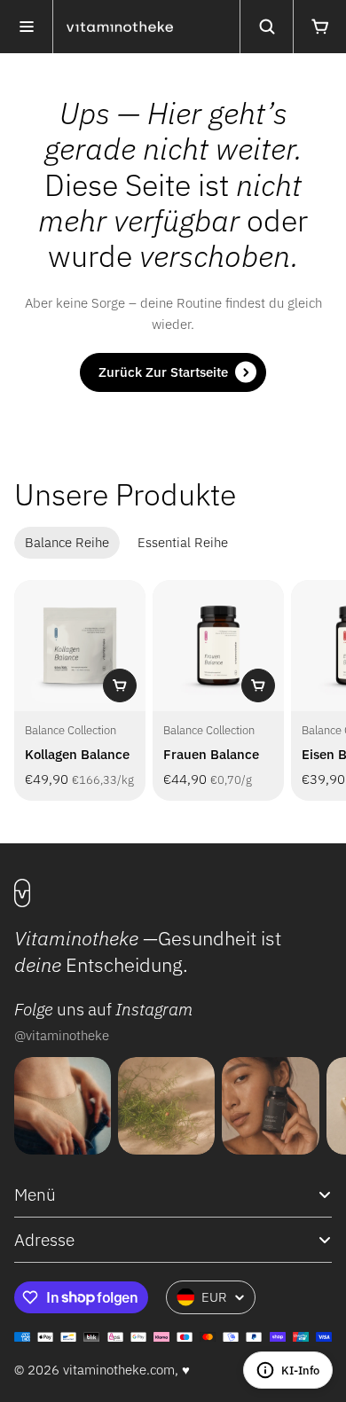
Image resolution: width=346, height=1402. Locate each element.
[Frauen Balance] (218, 645)
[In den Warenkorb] (120, 685)
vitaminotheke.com (119, 1369)
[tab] (67, 543)
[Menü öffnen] (26, 26)
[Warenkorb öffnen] (319, 26)
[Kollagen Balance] (79, 645)
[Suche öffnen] (266, 26)
